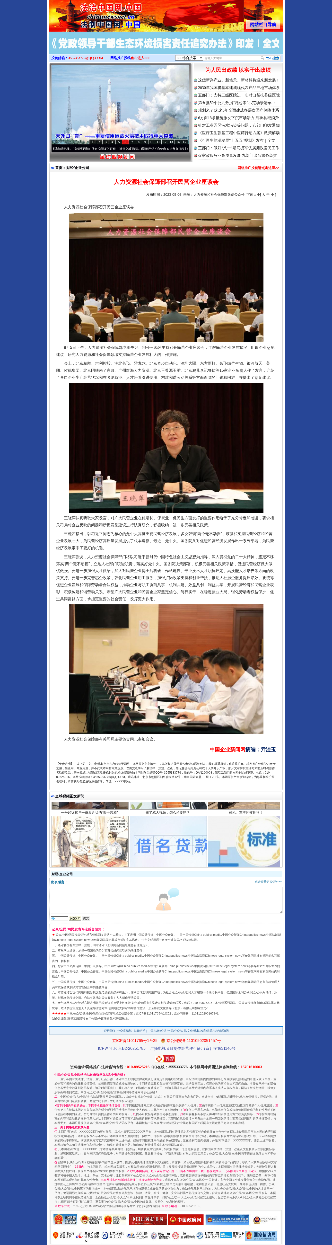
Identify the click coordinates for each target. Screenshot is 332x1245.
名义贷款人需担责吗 (167, 830)
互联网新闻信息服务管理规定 (126, 945)
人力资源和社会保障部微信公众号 (219, 194)
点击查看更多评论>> (268, 881)
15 (184, 142)
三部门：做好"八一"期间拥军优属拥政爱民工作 (238, 148)
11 (158, 142)
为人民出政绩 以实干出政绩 (238, 70)
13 (171, 142)
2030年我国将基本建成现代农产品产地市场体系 (239, 88)
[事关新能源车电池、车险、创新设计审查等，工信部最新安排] (166, 48)
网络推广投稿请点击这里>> (258, 168)
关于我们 (109, 1031)
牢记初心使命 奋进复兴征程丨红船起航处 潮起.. (134, 148)
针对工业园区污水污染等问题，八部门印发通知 (239, 125)
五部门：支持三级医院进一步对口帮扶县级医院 (239, 95)
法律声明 (140, 1031)
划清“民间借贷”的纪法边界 (89, 830)
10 (151, 142)
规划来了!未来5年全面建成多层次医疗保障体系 (238, 110)
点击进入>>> (140, 58)
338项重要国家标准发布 (246, 830)
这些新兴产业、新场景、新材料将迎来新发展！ (239, 80)
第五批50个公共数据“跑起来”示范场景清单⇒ (236, 103)
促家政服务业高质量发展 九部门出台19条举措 (237, 155)
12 (164, 142)
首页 (58, 168)
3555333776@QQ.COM (85, 58)
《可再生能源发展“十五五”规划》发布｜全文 (236, 140)
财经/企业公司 (77, 168)
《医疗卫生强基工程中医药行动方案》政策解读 (239, 133)
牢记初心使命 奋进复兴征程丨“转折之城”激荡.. (65, 148)
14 (178, 142)
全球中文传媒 (89, 14)
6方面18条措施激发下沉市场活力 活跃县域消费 (238, 118)
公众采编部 (124, 1031)
